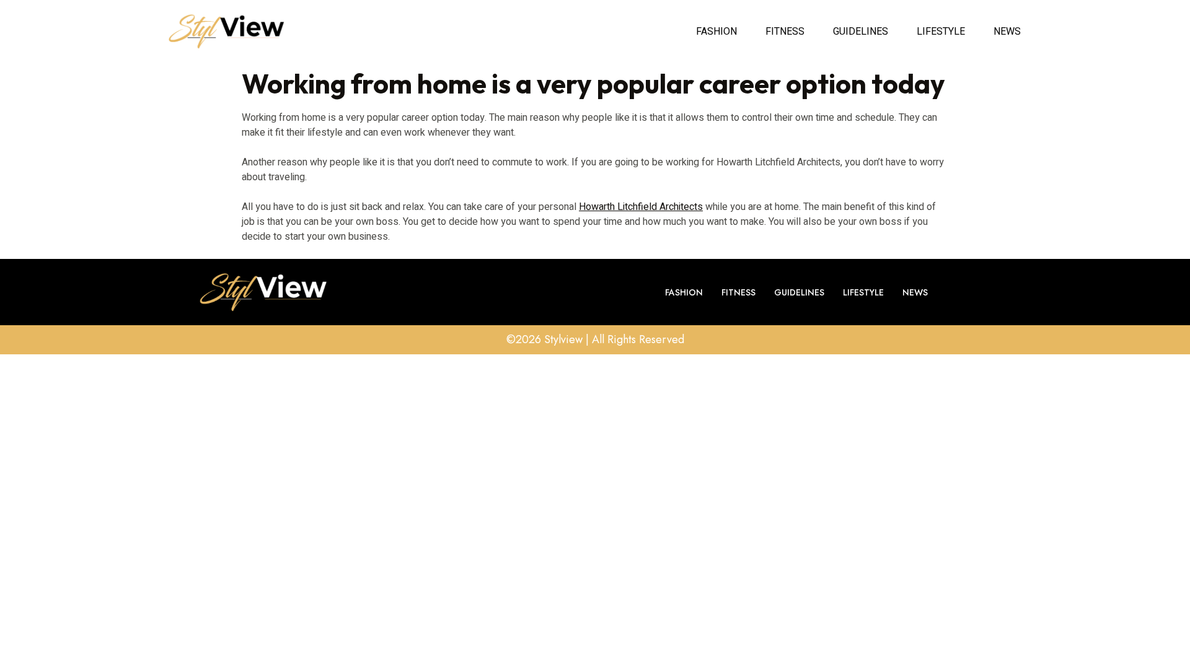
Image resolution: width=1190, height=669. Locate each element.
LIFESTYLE (941, 31)
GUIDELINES (860, 31)
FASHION (716, 31)
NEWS (1007, 31)
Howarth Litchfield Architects (641, 206)
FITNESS (784, 31)
